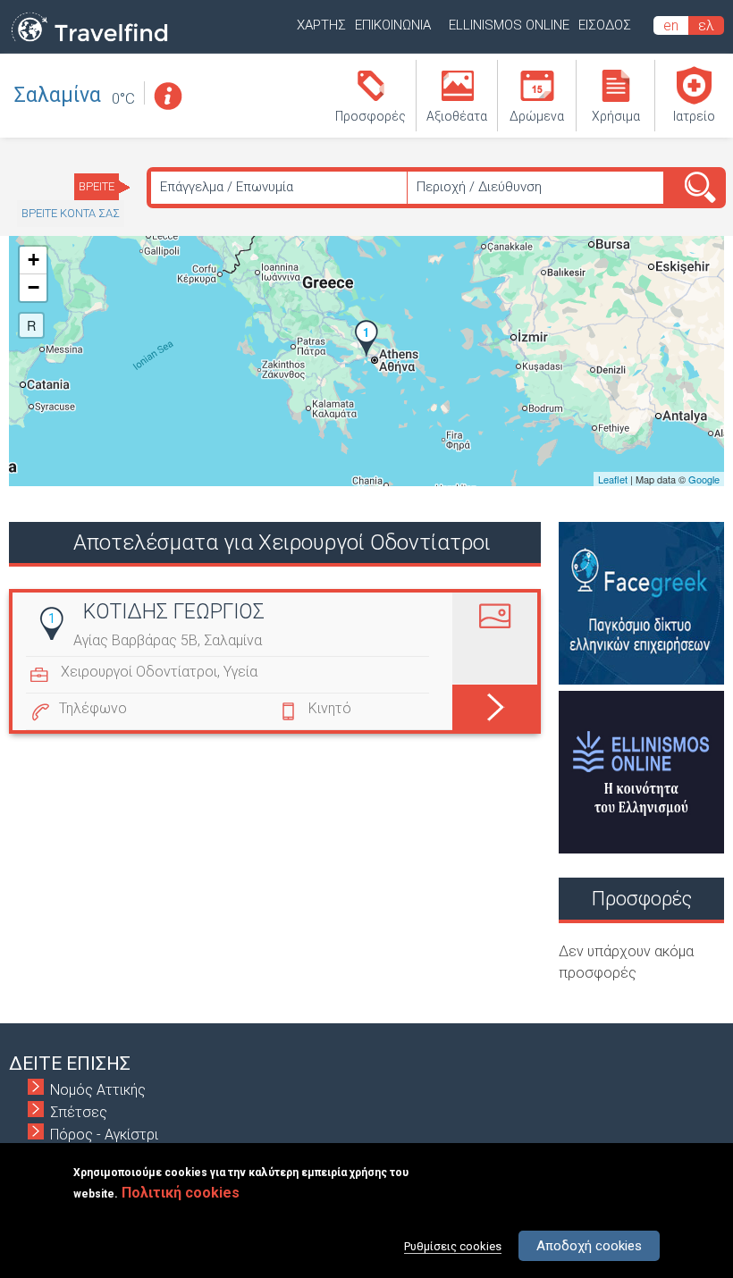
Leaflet (613, 479)
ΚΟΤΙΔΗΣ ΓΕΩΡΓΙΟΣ (174, 612)
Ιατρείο (694, 116)
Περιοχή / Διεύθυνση (479, 187)
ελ (706, 25)
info (167, 96)
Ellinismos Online (509, 25)
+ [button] (33, 259)
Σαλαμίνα (57, 95)
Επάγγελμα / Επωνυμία (226, 187)
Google (704, 479)
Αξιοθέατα (456, 116)
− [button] (33, 287)
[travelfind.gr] (89, 42)
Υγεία (240, 671)
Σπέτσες (78, 1112)
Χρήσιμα (616, 116)
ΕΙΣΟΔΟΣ (604, 25)
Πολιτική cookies (181, 1192)
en (670, 25)
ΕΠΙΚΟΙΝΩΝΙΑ (393, 25)
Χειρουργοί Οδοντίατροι (139, 671)
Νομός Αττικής (98, 1089)
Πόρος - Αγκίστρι (104, 1134)
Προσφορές (370, 116)
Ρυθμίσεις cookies (452, 1246)
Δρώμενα (537, 116)
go (494, 703)
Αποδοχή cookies (589, 1246)
